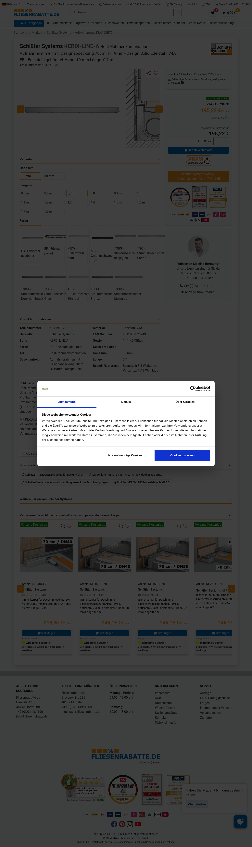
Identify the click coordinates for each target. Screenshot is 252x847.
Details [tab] (126, 401)
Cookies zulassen (182, 455)
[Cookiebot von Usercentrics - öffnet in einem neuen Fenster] (193, 389)
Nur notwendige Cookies (125, 455)
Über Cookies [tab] (185, 401)
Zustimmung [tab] (67, 401)
